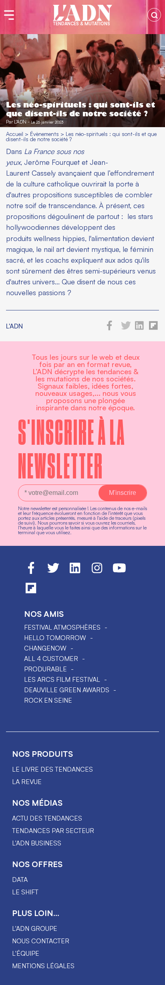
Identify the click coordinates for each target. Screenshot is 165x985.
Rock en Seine (48, 700)
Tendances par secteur (53, 831)
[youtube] (119, 571)
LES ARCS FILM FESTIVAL (62, 679)
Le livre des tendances (52, 769)
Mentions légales (43, 966)
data (20, 880)
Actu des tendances (47, 818)
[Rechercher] (154, 15)
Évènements (44, 133)
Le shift (25, 892)
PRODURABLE (45, 669)
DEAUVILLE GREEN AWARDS (66, 690)
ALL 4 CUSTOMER (51, 659)
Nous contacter (40, 941)
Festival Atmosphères (62, 627)
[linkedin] (139, 328)
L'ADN (20, 122)
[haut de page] (151, 975)
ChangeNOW (45, 648)
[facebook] (109, 328)
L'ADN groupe (34, 928)
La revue (27, 782)
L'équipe (25, 953)
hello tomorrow (55, 638)
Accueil (14, 133)
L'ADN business (36, 843)
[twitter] (126, 328)
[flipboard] (153, 328)
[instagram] (97, 571)
